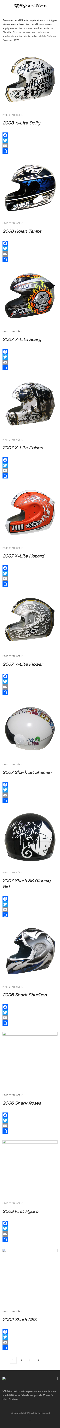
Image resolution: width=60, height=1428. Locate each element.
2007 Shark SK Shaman (27, 772)
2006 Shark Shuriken (24, 994)
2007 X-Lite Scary (21, 339)
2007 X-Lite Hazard (23, 556)
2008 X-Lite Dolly (21, 123)
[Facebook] (30, 135)
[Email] (30, 145)
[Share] (30, 151)
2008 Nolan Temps (22, 231)
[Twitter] (30, 140)
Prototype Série (12, 115)
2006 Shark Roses (21, 1103)
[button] (56, 6)
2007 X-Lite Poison (22, 447)
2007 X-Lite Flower (22, 664)
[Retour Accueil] (30, 6)
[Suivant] (47, 1360)
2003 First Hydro (20, 1211)
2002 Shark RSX (19, 1319)
